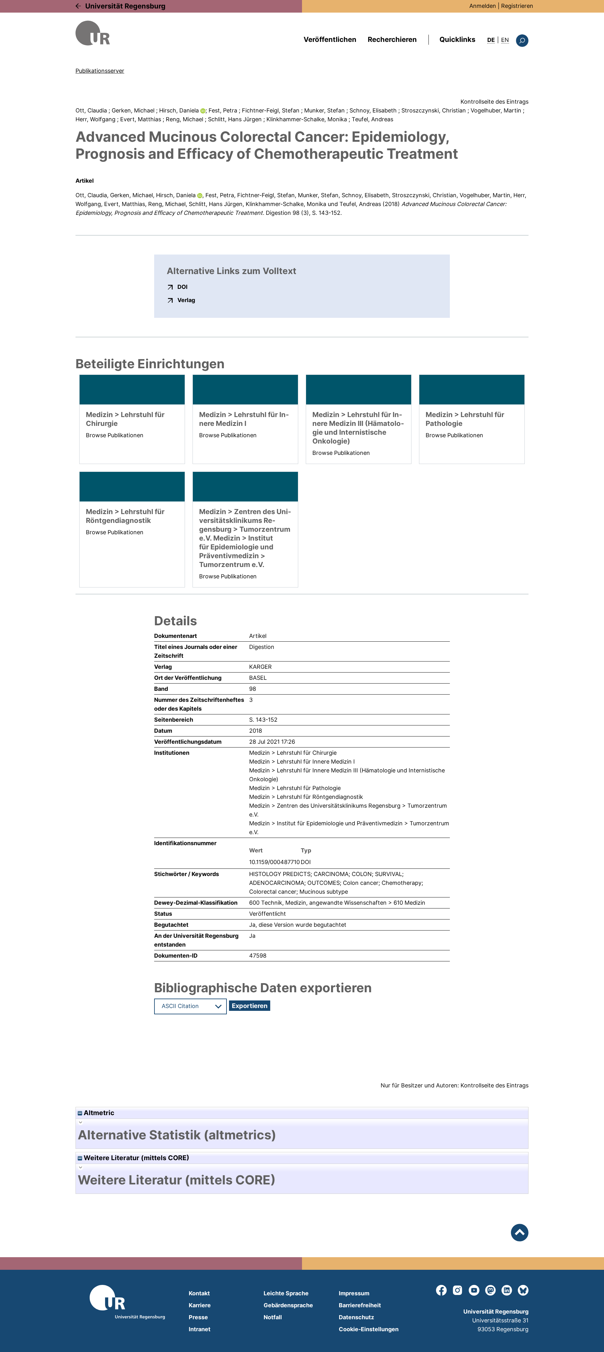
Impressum (354, 1293)
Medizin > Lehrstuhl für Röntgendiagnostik (306, 796)
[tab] (302, 1135)
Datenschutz (356, 1317)
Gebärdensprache (288, 1305)
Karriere (200, 1305)
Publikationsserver (100, 70)
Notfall (273, 1317)
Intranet (199, 1329)
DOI (182, 286)
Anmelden (482, 6)
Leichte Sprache (286, 1293)
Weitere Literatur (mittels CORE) (135, 1158)
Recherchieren (392, 39)
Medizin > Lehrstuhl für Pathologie (295, 788)
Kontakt (199, 1293)
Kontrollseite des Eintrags (494, 101)
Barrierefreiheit (360, 1305)
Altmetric (98, 1113)
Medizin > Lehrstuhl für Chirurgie (293, 752)
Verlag (186, 299)
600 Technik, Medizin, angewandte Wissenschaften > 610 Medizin (337, 902)
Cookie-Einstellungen (369, 1329)
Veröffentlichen (330, 39)
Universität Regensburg (125, 6)
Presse (198, 1317)
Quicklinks (457, 39)
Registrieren (517, 6)
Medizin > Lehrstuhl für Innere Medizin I (302, 761)
